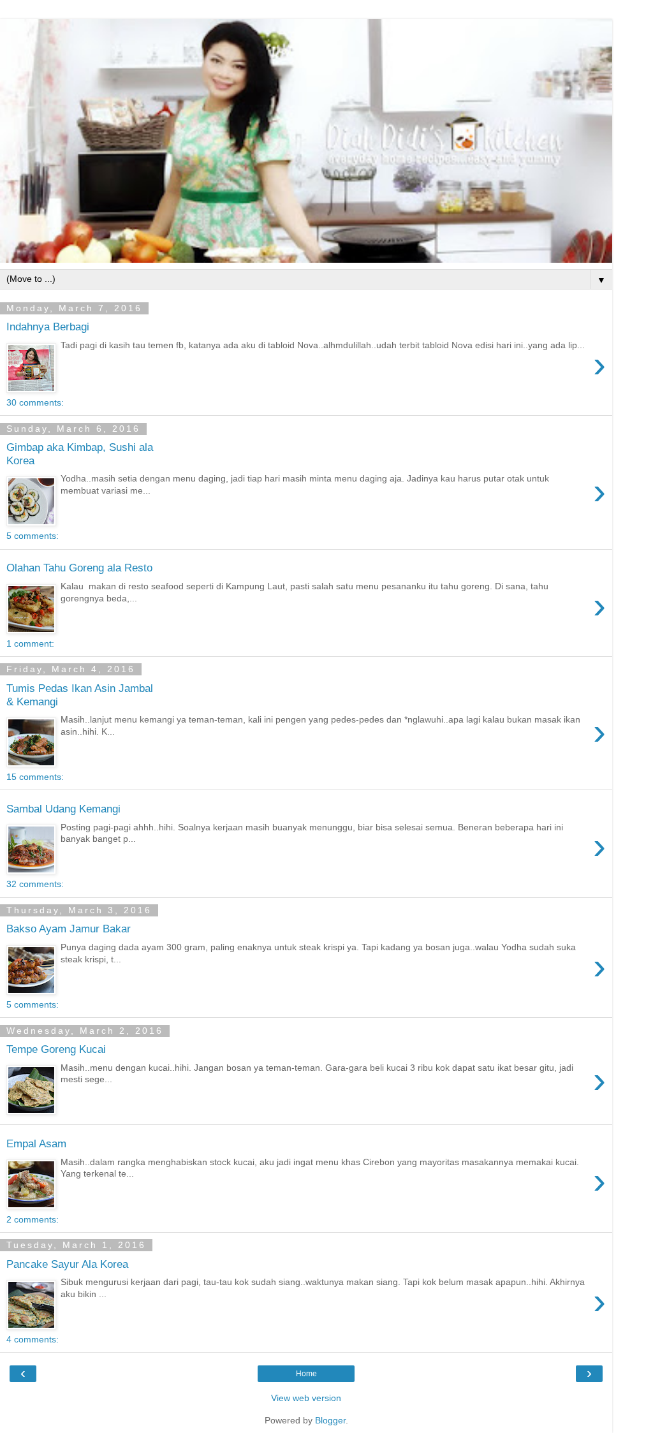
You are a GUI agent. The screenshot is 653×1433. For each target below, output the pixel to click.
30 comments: (35, 402)
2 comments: (32, 1219)
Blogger (330, 1420)
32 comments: (35, 884)
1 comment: (30, 643)
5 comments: (32, 536)
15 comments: (35, 777)
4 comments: (32, 1339)
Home (306, 1373)
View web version (306, 1398)
